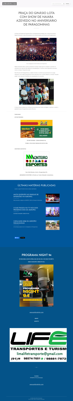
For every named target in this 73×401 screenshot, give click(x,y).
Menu (68, 3)
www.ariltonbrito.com (36, 312)
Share (17, 237)
